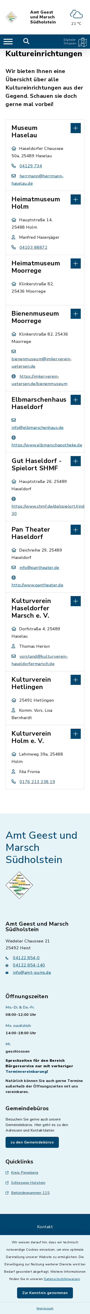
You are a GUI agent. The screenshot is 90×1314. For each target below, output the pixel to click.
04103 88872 (33, 247)
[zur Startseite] (12, 17)
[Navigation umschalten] (8, 41)
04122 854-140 (29, 965)
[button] (45, 127)
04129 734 (31, 166)
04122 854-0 (26, 958)
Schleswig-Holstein (28, 1182)
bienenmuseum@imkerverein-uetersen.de (42, 362)
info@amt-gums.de (32, 972)
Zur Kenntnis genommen (45, 1292)
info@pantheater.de (39, 567)
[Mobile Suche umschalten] (26, 41)
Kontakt (45, 1227)
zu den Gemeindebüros (32, 1142)
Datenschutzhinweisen (62, 1279)
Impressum (45, 1308)
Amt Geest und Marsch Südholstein (43, 17)
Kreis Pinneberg (24, 1172)
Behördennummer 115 (30, 1192)
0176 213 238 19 (37, 781)
